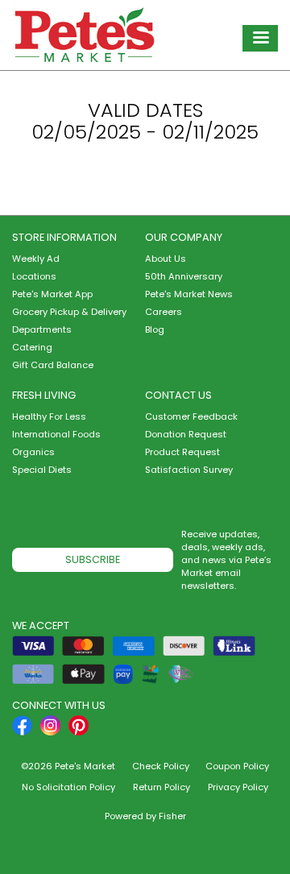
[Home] (84, 35)
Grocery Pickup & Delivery (69, 311)
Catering (32, 347)
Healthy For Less (49, 416)
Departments (42, 329)
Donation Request (185, 434)
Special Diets (42, 469)
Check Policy (160, 766)
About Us (165, 258)
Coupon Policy (237, 766)
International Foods (56, 434)
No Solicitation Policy (68, 787)
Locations (34, 276)
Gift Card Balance (52, 364)
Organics (33, 451)
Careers (163, 311)
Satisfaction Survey (189, 469)
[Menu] (260, 38)
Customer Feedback (191, 416)
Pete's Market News (189, 294)
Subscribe (92, 559)
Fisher (172, 816)
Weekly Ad (36, 258)
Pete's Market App (52, 294)
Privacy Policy (238, 787)
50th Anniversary (183, 276)
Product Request (182, 451)
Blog (154, 329)
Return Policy (161, 787)
